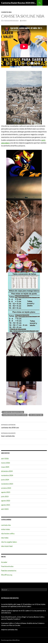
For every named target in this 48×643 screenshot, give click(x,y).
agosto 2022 (5, 501)
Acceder (4, 562)
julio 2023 (5, 496)
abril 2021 (5, 509)
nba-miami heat (6, 546)
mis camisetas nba (36, 415)
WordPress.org (6, 575)
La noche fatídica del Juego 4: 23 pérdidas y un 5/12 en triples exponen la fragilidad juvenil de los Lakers (23, 605)
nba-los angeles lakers (9, 542)
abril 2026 (5, 459)
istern (24, 21)
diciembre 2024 (7, 471)
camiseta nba (6, 12)
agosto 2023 (5, 492)
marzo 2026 (5, 463)
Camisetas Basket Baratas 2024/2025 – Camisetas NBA (19, 3)
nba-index (4, 538)
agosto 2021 (5, 505)
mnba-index (5, 529)
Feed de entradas (7, 566)
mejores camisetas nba (9, 629)
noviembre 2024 (7, 475)
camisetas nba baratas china (13, 412)
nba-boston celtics (7, 533)
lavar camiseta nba (8, 434)
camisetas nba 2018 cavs (10, 426)
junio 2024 (5, 480)
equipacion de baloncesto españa (15, 415)
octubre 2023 (6, 488)
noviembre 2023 (7, 484)
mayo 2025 (5, 467)
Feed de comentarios (8, 571)
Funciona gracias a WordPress (10, 640)
